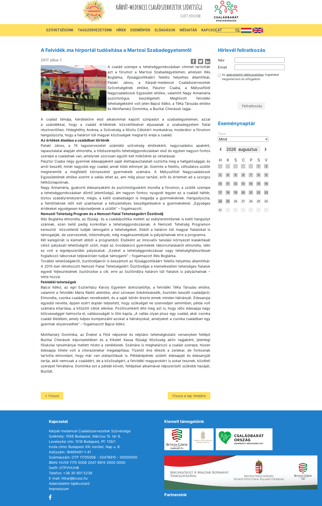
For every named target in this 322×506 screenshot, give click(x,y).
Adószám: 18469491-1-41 (70, 452)
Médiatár (188, 30)
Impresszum (59, 489)
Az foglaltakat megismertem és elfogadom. (250, 77)
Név (221, 60)
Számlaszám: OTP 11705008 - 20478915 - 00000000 (93, 457)
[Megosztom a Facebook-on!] (193, 61)
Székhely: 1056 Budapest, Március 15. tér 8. (85, 436)
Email (222, 67)
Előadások (165, 30)
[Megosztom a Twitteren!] (200, 61)
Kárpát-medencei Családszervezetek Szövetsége (90, 431)
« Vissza (52, 396)
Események (140, 30)
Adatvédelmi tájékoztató (69, 483)
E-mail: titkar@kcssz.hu (68, 478)
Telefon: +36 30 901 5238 (70, 473)
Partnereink (175, 494)
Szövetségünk (59, 30)
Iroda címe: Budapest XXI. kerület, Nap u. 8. (84, 447)
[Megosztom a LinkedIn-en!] (207, 61)
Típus (222, 133)
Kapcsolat (211, 30)
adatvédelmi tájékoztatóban (245, 74)
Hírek (121, 30)
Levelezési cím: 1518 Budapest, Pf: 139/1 (82, 441)
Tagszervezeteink (95, 30)
